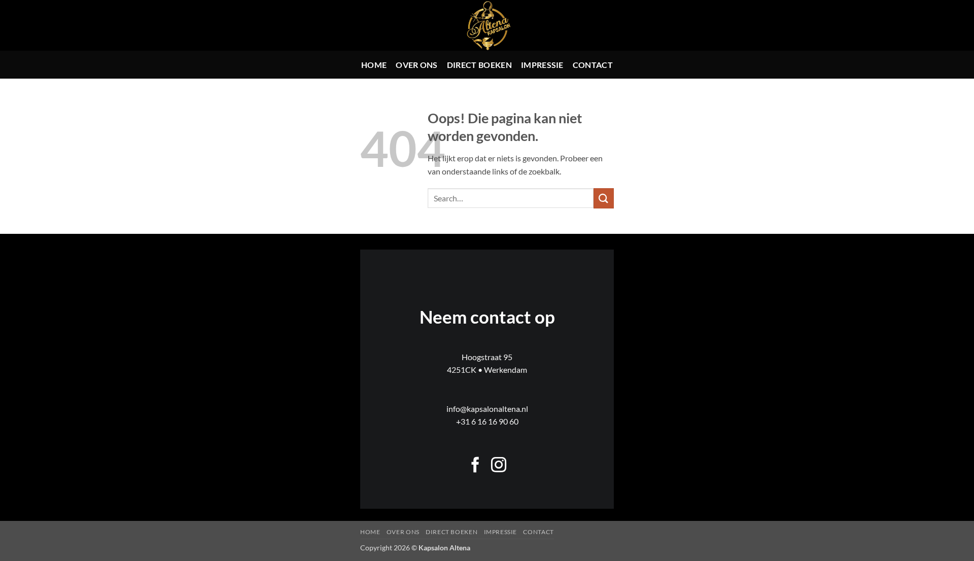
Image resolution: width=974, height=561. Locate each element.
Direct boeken (479, 64)
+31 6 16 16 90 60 (487, 421)
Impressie (542, 64)
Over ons (417, 64)
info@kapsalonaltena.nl (487, 408)
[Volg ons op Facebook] (475, 466)
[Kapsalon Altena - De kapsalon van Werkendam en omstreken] (487, 25)
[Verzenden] (604, 198)
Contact (593, 64)
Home (374, 64)
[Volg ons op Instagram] (498, 466)
